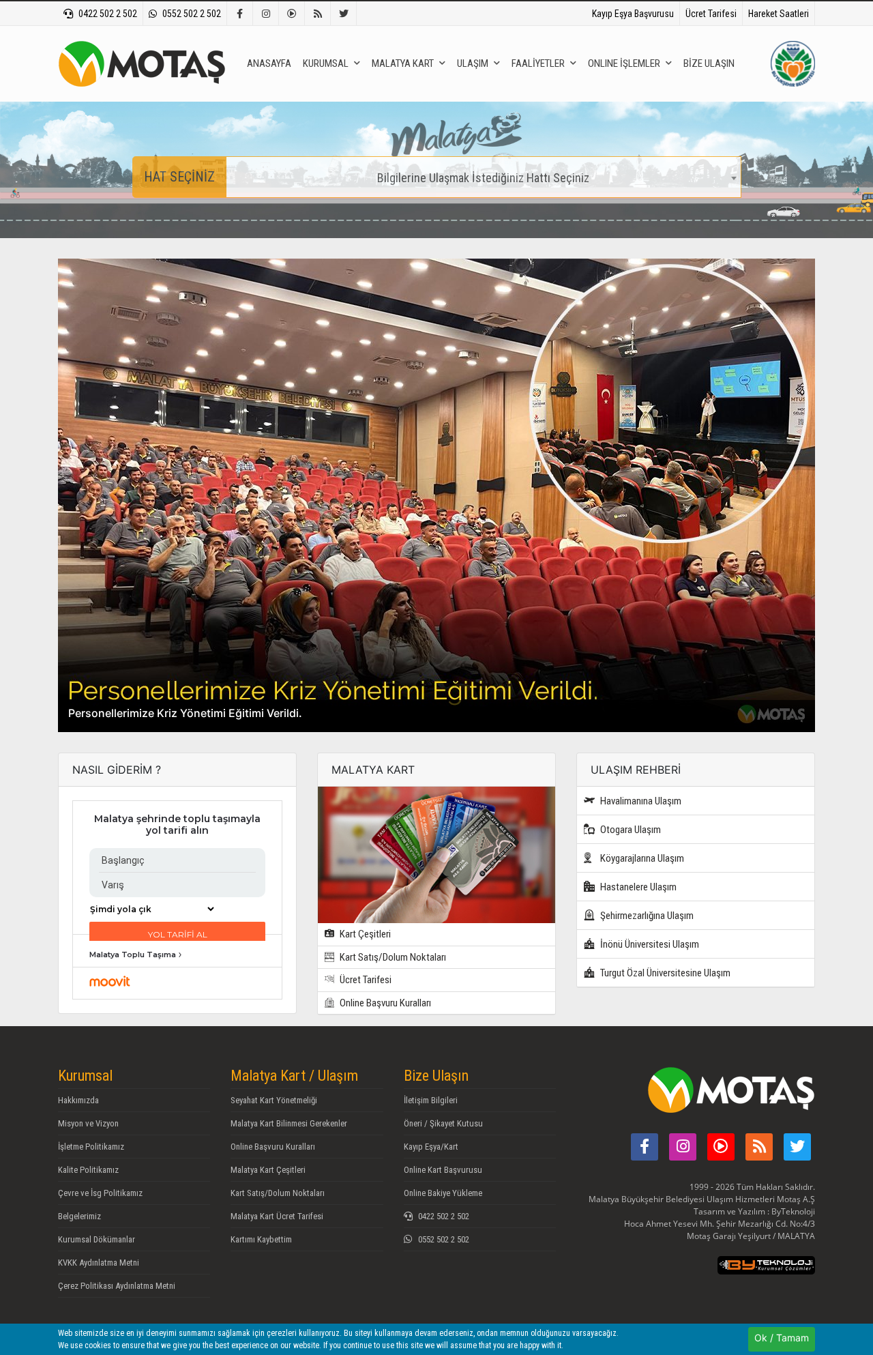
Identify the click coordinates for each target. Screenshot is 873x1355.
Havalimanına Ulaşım (639, 801)
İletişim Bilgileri (431, 1100)
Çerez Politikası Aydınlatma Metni (116, 1286)
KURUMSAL (326, 63)
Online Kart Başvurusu (443, 1170)
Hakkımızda (78, 1100)
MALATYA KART (403, 63)
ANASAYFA (269, 63)
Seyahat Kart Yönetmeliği (274, 1100)
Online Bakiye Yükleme (443, 1193)
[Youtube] (292, 13)
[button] (115, 495)
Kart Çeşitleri (364, 934)
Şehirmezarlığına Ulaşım (646, 915)
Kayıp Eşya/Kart (431, 1146)
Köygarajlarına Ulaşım (641, 858)
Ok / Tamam (781, 1337)
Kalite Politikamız (88, 1170)
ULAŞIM (472, 63)
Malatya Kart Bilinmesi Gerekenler (289, 1123)
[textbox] (484, 178)
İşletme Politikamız (91, 1146)
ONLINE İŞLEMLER (624, 63)
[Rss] (318, 13)
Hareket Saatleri (778, 13)
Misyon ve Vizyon (88, 1123)
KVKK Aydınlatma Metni (98, 1262)
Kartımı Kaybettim (261, 1239)
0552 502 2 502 (191, 13)
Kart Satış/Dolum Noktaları (392, 957)
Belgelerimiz (79, 1216)
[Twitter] (344, 13)
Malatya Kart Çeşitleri (268, 1170)
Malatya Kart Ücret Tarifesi (277, 1216)
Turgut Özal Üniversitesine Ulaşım (664, 973)
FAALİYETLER (538, 63)
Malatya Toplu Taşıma (132, 954)
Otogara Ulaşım (629, 830)
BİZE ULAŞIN (709, 63)
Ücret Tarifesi (711, 13)
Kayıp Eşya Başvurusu (633, 13)
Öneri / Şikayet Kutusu (443, 1123)
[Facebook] (240, 13)
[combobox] (483, 177)
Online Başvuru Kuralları (384, 1003)
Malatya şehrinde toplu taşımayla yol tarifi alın (177, 824)
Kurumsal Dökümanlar (96, 1239)
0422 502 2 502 (107, 13)
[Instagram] (266, 13)
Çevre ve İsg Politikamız (100, 1193)
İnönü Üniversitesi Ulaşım (648, 944)
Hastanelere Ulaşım (637, 887)
